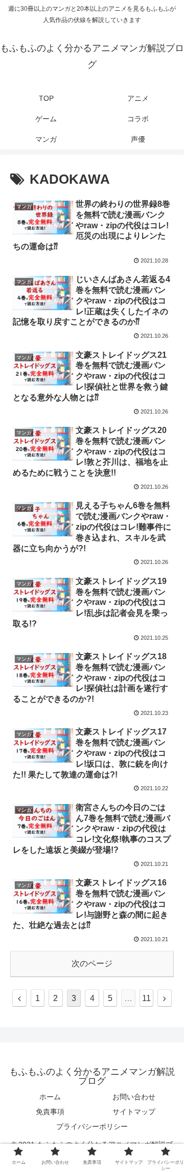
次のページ (92, 963)
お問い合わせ (133, 1097)
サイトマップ (133, 1112)
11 (146, 998)
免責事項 (50, 1112)
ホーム (50, 1097)
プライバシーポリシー (92, 1126)
